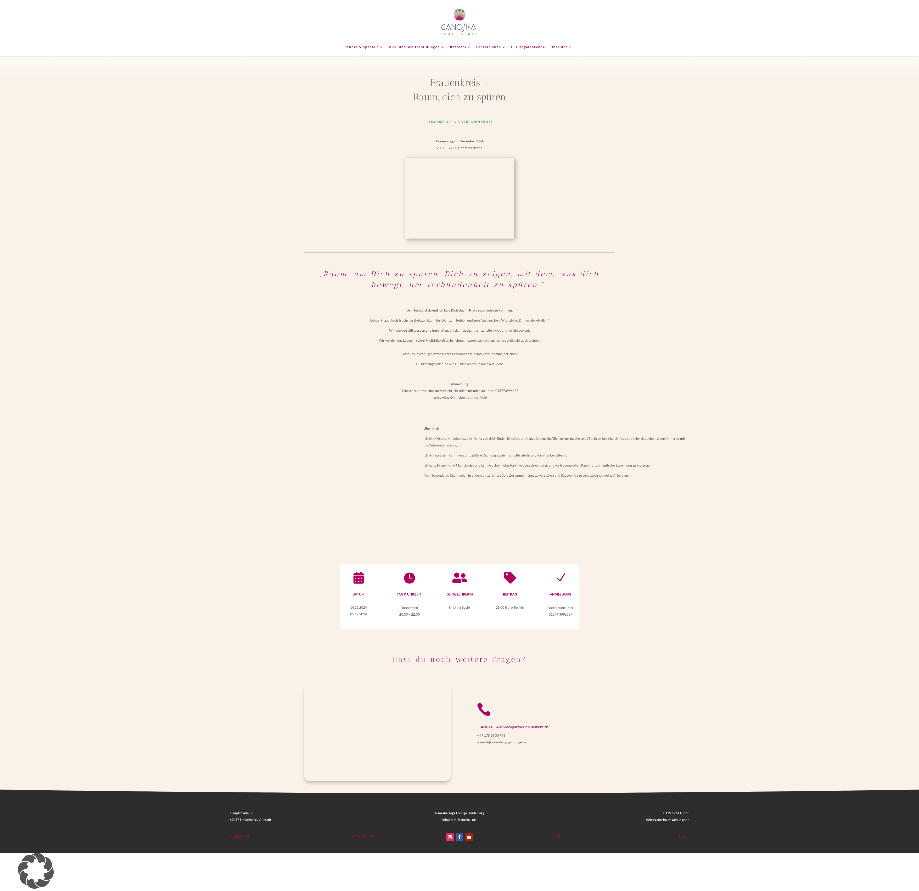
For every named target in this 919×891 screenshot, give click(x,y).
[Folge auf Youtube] (469, 837)
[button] (459, 872)
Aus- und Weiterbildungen (414, 47)
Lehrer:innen (488, 47)
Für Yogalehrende (528, 47)
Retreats (458, 47)
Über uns (559, 47)
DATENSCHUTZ (362, 837)
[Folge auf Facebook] (459, 837)
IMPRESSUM (239, 837)
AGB (556, 837)
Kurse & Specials (362, 47)
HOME (684, 837)
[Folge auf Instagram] (450, 837)
